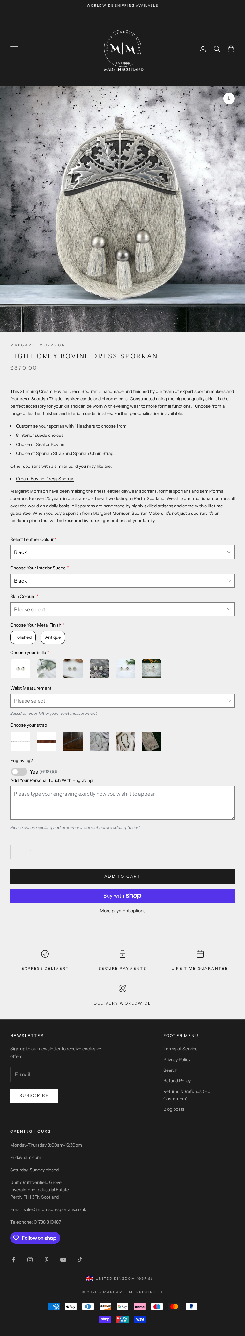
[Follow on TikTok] (80, 1259)
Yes (43, 771)
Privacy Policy (176, 1059)
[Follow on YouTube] (63, 1259)
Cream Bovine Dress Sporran (45, 479)
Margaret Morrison (37, 345)
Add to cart (122, 876)
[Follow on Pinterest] (46, 1259)
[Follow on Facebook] (13, 1259)
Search (170, 1070)
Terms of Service (180, 1049)
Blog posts (173, 1109)
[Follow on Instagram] (30, 1259)
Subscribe (34, 1095)
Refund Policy (177, 1081)
